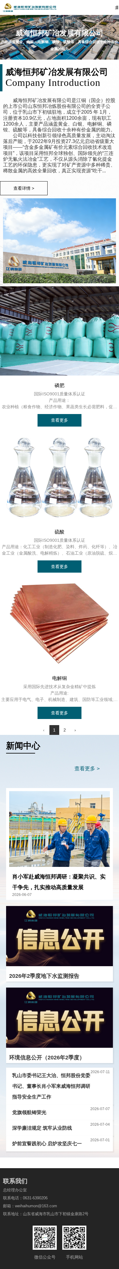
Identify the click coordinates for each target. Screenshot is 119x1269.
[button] (57, 54)
